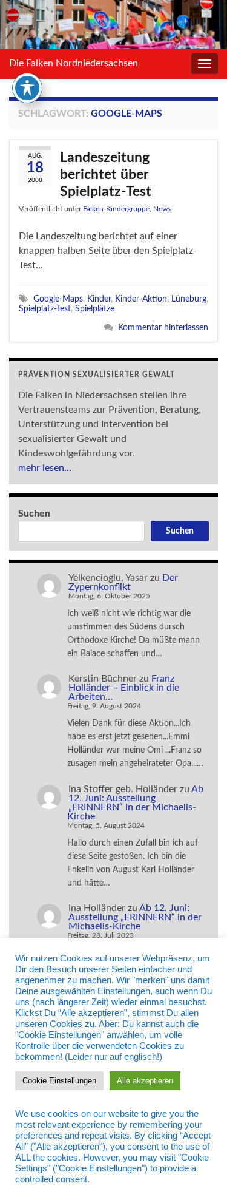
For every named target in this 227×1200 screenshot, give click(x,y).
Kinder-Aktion (141, 298)
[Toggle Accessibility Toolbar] (27, 88)
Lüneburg (188, 298)
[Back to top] (200, 1173)
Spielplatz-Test (45, 308)
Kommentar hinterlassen (163, 327)
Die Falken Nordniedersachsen (73, 63)
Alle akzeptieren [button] (145, 1080)
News (162, 208)
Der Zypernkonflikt (123, 582)
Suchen (34, 513)
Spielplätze (94, 308)
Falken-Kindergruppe (116, 208)
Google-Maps (58, 298)
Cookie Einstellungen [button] (59, 1080)
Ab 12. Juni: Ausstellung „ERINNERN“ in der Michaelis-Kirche (135, 802)
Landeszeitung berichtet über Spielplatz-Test (105, 174)
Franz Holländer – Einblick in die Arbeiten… (123, 688)
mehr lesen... (44, 468)
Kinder (99, 298)
